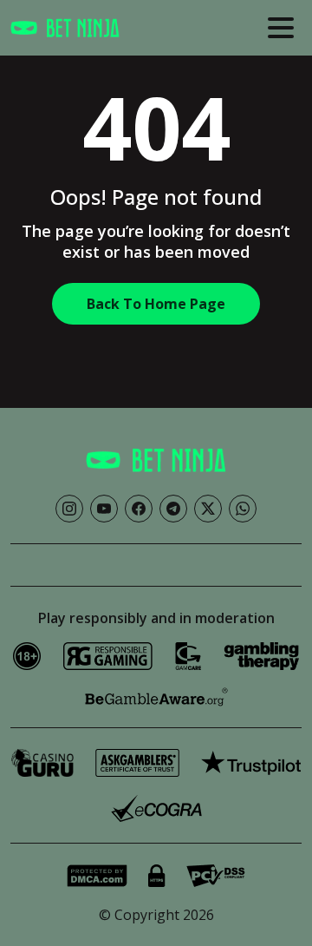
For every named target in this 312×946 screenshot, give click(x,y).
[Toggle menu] (281, 28)
